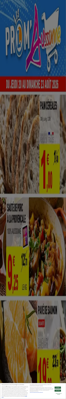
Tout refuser (58, 390)
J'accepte (57, 387)
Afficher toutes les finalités (59, 394)
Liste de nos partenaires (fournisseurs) (36, 392)
